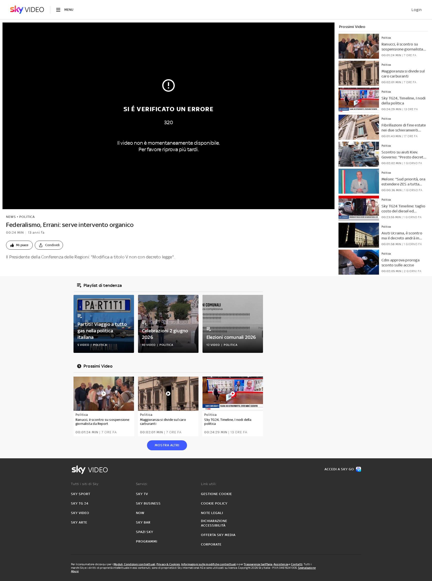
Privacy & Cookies (168, 564)
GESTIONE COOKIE (216, 494)
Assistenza (281, 564)
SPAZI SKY (144, 532)
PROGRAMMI (146, 541)
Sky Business (148, 503)
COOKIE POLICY (214, 503)
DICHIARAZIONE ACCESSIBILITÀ (214, 523)
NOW (140, 513)
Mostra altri (167, 445)
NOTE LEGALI (212, 513)
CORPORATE (211, 544)
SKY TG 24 (79, 503)
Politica (27, 217)
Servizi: (142, 484)
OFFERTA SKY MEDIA (218, 535)
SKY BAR (143, 522)
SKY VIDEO (80, 513)
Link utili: (209, 484)
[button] (19, 245)
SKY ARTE (79, 522)
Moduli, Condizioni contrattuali (134, 564)
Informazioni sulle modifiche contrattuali (208, 564)
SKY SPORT (80, 494)
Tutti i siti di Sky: (85, 484)
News (11, 217)
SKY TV (142, 494)
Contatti (297, 564)
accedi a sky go (339, 469)
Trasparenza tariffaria (258, 564)
